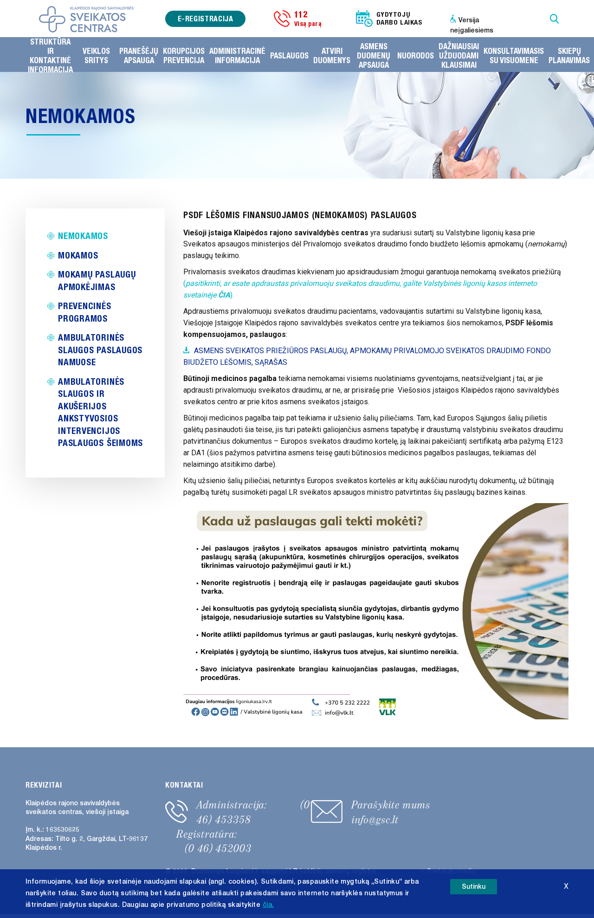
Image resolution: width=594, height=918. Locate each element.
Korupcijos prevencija (184, 55)
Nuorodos (415, 55)
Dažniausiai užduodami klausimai (459, 56)
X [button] (566, 886)
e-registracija (205, 18)
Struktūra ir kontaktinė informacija (50, 55)
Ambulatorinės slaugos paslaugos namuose (100, 349)
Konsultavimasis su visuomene (514, 55)
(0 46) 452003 (218, 848)
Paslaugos (289, 55)
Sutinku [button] (473, 887)
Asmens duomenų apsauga (373, 56)
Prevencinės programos (84, 311)
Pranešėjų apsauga (138, 55)
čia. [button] (268, 905)
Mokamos (78, 255)
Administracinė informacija (237, 55)
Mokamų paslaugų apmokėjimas (97, 280)
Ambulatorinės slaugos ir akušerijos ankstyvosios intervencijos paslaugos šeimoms (100, 412)
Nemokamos (83, 235)
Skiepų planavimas (569, 55)
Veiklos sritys (96, 55)
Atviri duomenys (331, 55)
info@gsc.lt (375, 820)
